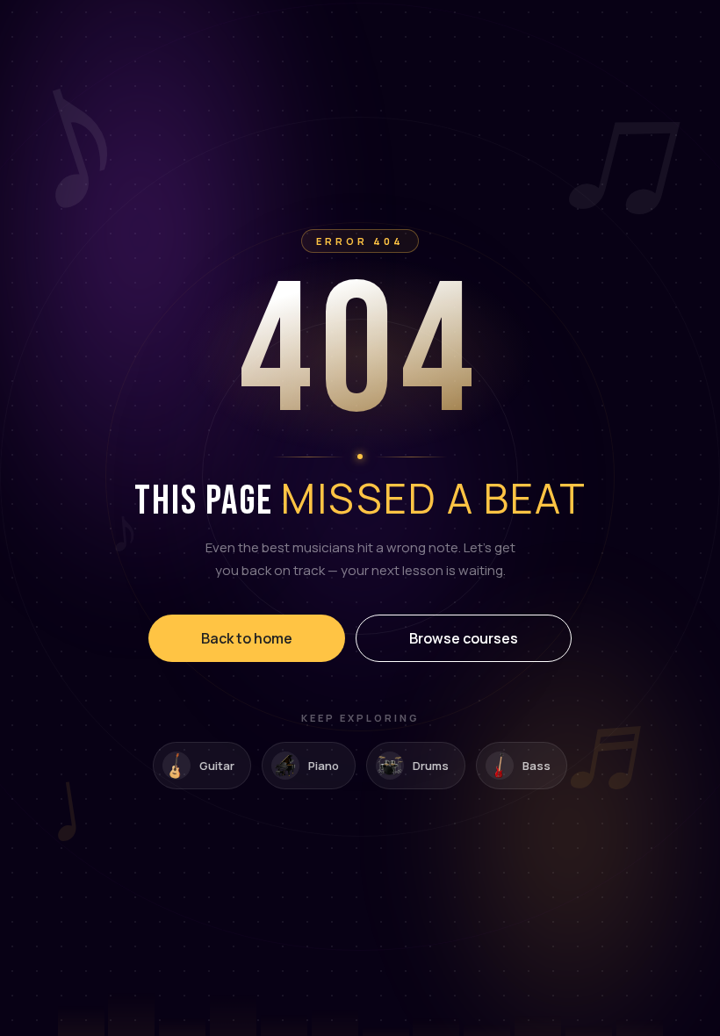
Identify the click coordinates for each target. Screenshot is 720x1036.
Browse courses (463, 638)
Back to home (246, 638)
